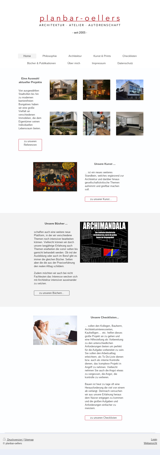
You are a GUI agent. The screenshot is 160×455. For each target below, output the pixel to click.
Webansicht (150, 443)
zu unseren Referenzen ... (30, 145)
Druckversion (14, 439)
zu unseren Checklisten (103, 417)
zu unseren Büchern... (51, 293)
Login (154, 439)
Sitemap (29, 439)
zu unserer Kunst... (101, 199)
